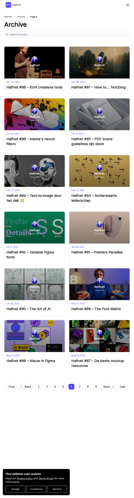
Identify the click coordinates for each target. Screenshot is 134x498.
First (11, 386)
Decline (57, 489)
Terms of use (46, 478)
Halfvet (8, 16)
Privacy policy (25, 478)
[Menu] (128, 4)
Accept (15, 489)
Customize (36, 489)
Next (106, 386)
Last (122, 386)
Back (28, 386)
